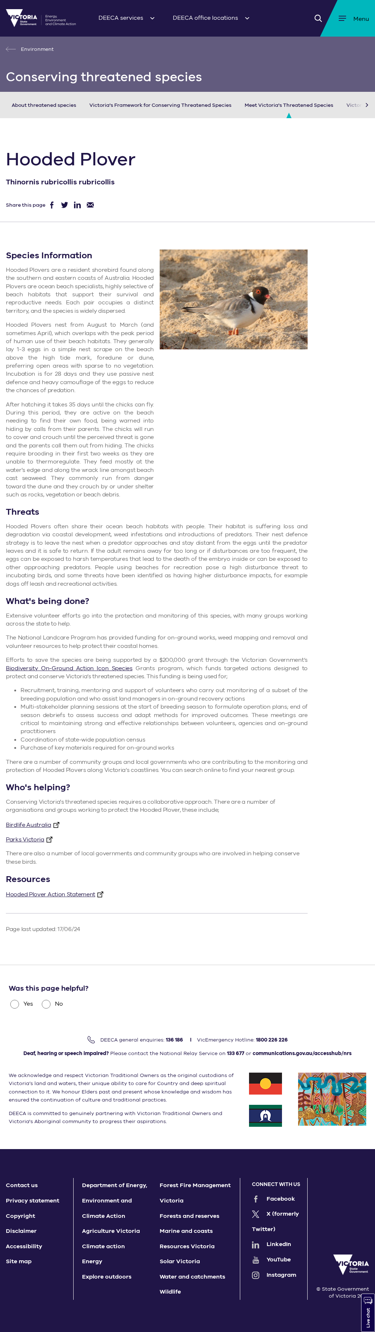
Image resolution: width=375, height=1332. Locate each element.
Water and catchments (192, 1277)
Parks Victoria (25, 840)
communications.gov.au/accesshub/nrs (302, 1053)
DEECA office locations (205, 18)
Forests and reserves (189, 1216)
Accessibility (24, 1246)
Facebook (281, 1199)
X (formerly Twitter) (275, 1221)
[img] (41, 18)
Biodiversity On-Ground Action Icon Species (69, 668)
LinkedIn (279, 1244)
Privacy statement (32, 1201)
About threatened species (44, 105)
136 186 (174, 1039)
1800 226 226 (272, 1039)
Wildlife (170, 1292)
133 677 (235, 1053)
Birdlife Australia (28, 825)
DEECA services (121, 18)
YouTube (279, 1260)
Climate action (103, 1246)
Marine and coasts (186, 1231)
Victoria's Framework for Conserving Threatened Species (160, 105)
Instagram (281, 1275)
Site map (18, 1261)
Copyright (20, 1216)
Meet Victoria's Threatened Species (289, 105)
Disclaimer (21, 1231)
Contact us (22, 1185)
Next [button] (356, 105)
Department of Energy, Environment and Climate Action (114, 1200)
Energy (92, 1261)
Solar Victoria (180, 1261)
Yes (28, 1004)
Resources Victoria (187, 1246)
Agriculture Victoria (111, 1231)
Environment (36, 49)
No (59, 1004)
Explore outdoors (106, 1277)
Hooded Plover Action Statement (50, 894)
